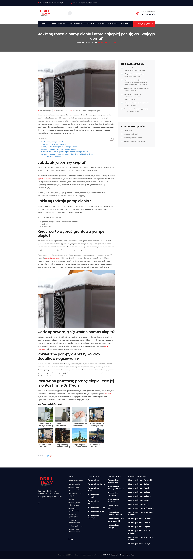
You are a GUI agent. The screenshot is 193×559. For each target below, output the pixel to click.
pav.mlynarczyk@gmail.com (88, 3)
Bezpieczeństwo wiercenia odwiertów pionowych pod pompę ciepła (137, 69)
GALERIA (101, 24)
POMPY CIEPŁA (75, 24)
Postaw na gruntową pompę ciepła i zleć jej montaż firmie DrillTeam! (68, 154)
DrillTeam (107, 394)
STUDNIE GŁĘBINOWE (58, 24)
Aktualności (89, 42)
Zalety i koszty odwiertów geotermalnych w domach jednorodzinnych (133, 96)
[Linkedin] (51, 456)
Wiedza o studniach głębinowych (135, 141)
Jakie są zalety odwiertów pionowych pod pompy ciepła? (136, 104)
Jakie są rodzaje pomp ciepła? (54, 144)
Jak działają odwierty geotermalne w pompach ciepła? (136, 89)
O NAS (44, 24)
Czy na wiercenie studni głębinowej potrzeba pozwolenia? (136, 110)
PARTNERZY (112, 24)
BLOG (70, 539)
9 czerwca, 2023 (61, 111)
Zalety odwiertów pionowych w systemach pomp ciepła (134, 75)
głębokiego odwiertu (45, 179)
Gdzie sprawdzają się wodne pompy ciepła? (59, 149)
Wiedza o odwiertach (131, 134)
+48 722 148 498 (148, 14)
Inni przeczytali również (53, 156)
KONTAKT (124, 24)
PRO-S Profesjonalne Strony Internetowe (119, 555)
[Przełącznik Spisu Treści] (110, 139)
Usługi (71, 499)
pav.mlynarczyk (45, 111)
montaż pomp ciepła (52, 258)
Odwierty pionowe (76, 526)
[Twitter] (48, 456)
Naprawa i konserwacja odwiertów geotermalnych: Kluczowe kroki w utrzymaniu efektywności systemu (136, 82)
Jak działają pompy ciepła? (52, 142)
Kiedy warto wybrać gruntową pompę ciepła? (60, 147)
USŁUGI (89, 24)
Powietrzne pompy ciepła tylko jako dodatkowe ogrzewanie (65, 152)
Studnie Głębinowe (76, 481)
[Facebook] (45, 456)
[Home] (47, 481)
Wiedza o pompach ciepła (90, 111)
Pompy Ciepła (74, 484)
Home (78, 42)
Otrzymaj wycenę (144, 24)
